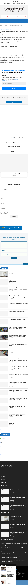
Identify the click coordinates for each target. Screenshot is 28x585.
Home (1, 25)
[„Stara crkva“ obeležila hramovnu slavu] (4, 305)
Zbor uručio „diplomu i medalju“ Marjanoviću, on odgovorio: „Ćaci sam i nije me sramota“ (18, 507)
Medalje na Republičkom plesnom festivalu (12, 50)
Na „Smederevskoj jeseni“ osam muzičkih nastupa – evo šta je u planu (18, 288)
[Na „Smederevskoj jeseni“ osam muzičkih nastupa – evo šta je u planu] (4, 289)
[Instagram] (13, 1)
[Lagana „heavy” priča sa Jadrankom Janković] (4, 408)
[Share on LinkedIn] (18, 137)
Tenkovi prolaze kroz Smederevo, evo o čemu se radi (18, 490)
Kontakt (18, 3)
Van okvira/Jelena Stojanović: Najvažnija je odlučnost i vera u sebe (18, 375)
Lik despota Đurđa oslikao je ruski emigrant (17, 320)
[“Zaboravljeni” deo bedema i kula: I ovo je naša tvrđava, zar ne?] (4, 400)
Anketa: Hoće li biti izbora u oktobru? (18, 272)
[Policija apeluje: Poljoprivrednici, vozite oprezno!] (3, 575)
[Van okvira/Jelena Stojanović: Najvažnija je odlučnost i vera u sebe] (4, 376)
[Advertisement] (14, 120)
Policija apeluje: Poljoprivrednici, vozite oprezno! (10, 575)
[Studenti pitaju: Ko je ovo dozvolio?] (4, 313)
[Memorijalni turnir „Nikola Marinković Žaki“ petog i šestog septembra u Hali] (4, 368)
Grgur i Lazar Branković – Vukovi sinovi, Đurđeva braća (18, 280)
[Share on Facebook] (15, 137)
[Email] (17, 1)
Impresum (23, 3)
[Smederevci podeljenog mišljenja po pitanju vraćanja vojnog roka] (4, 416)
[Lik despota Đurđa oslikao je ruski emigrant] (4, 321)
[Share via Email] (22, 137)
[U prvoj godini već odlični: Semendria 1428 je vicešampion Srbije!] (4, 329)
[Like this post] (14, 137)
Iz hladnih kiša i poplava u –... (10, 581)
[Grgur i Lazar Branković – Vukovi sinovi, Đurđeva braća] (4, 282)
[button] (1, 166)
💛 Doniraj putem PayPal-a (14, 102)
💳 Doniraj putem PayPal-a (11, 228)
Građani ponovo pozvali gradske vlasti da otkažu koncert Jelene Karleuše (18, 499)
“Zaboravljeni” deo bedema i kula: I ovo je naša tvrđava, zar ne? (18, 399)
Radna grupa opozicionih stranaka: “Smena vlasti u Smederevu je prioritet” (18, 359)
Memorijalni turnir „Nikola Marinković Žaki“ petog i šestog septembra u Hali (18, 367)
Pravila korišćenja (11, 3)
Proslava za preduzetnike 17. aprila (14, 173)
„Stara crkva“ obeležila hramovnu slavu (18, 303)
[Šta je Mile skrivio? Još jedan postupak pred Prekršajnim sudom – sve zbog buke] (4, 384)
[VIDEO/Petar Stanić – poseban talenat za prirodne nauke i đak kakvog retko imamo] (4, 345)
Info (6, 25)
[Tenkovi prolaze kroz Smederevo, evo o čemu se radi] (5, 491)
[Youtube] (15, 1)
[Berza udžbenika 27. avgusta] (4, 353)
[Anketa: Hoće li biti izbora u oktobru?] (4, 274)
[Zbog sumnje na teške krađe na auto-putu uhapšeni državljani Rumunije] (4, 297)
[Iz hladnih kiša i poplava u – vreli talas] (3, 582)
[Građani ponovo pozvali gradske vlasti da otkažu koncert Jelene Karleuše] (5, 499)
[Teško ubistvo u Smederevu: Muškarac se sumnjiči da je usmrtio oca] (4, 392)
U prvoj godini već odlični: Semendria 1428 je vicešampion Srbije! (17, 328)
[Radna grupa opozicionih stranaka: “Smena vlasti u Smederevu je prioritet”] (4, 360)
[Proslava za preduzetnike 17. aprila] (14, 163)
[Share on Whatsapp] (19, 137)
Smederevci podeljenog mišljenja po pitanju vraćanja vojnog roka (17, 415)
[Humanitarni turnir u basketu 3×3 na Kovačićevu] (4, 424)
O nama (4, 3)
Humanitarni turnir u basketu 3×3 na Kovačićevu (17, 422)
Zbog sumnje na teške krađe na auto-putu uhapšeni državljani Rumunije (18, 296)
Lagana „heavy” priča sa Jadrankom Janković (17, 407)
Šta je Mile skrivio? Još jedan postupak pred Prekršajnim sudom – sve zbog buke (18, 384)
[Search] (26, 21)
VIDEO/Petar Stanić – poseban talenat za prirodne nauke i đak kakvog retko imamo (18, 344)
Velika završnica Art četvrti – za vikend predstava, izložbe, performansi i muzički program (18, 336)
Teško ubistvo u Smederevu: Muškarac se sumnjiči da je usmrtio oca (18, 391)
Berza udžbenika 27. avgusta (16, 351)
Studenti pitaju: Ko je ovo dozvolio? (17, 311)
